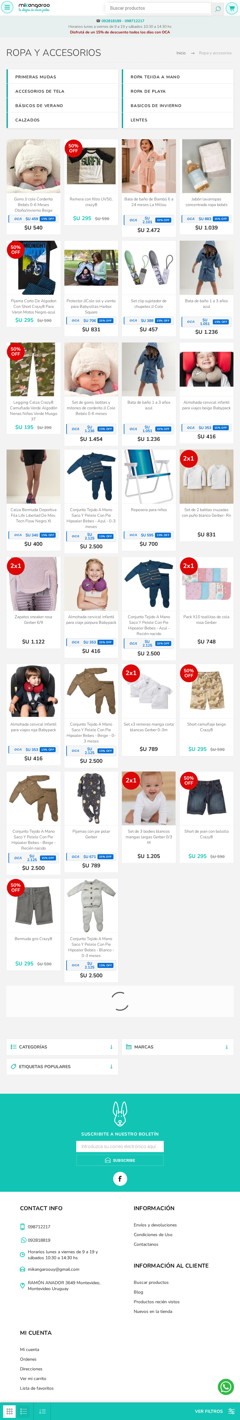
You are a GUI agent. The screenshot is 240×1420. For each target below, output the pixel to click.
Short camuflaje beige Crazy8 (206, 727)
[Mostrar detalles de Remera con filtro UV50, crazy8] (91, 166)
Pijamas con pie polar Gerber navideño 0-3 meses (148, 1048)
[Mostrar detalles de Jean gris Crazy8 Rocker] (34, 1013)
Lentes (139, 120)
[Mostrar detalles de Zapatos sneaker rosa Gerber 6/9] (34, 584)
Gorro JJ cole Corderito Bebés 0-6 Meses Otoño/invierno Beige (33, 204)
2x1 (188, 458)
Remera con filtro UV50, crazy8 (91, 202)
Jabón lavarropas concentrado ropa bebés (207, 202)
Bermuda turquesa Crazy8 (33, 1145)
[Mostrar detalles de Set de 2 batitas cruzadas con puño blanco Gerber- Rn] (207, 477)
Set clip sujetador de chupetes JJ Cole (149, 303)
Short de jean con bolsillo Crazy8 (206, 834)
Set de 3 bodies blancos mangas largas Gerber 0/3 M (149, 837)
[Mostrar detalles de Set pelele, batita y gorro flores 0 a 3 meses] (207, 1112)
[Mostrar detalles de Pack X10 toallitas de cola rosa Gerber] (207, 584)
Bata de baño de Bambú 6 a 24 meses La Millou (148, 202)
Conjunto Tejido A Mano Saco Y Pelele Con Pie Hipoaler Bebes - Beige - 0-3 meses (91, 733)
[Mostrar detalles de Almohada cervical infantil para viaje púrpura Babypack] (91, 584)
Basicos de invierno (156, 106)
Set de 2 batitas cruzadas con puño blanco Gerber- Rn (206, 512)
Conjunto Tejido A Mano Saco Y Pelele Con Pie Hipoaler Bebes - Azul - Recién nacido (149, 625)
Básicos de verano (39, 106)
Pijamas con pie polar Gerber (91, 834)
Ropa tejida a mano (155, 77)
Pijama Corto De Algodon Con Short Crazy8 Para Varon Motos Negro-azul (33, 306)
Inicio (181, 53)
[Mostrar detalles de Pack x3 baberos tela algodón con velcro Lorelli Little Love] (91, 1013)
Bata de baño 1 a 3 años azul (206, 303)
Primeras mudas (35, 77)
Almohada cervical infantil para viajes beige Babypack (206, 405)
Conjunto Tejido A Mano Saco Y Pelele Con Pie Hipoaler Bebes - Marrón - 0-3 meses (91, 1153)
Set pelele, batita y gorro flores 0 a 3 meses (206, 1148)
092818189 (111, 20)
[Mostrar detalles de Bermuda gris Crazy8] (34, 906)
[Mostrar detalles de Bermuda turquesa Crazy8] (34, 1112)
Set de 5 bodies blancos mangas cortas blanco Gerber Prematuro (149, 944)
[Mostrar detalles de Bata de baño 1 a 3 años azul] (207, 268)
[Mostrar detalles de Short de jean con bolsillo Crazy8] (207, 799)
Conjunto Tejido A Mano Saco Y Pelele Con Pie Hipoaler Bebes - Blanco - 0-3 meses (91, 947)
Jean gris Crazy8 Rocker (33, 1046)
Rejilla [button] (9, 1411)
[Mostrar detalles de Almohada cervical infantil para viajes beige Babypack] (207, 370)
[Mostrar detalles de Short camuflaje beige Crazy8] (207, 691)
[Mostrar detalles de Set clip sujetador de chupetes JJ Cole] (149, 268)
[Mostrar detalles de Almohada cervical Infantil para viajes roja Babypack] (34, 691)
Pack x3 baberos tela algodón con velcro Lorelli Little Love (91, 1051)
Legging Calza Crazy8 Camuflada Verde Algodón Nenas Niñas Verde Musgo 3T (33, 411)
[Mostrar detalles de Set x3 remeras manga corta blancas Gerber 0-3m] (149, 691)
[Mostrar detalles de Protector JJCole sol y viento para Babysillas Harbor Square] (91, 268)
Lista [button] (23, 1411)
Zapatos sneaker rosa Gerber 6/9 (33, 619)
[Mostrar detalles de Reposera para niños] (149, 477)
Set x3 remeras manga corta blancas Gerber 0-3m (149, 727)
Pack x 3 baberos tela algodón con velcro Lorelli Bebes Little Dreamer (149, 1150)
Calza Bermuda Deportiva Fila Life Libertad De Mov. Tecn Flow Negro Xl (34, 515)
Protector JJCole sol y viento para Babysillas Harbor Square (91, 306)
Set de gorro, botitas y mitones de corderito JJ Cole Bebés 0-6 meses (91, 408)
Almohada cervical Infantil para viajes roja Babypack (33, 727)
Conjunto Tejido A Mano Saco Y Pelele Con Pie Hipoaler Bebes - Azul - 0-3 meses (91, 518)
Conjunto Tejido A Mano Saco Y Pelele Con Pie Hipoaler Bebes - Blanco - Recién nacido (206, 947)
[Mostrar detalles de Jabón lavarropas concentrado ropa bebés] (207, 166)
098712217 (134, 20)
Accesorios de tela (40, 91)
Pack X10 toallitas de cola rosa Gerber (206, 619)
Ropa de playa (148, 91)
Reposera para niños (149, 510)
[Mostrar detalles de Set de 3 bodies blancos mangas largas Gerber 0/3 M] (149, 799)
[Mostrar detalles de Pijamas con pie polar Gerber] (91, 799)
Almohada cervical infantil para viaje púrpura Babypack (91, 619)
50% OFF (73, 148)
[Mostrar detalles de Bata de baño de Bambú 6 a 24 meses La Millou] (149, 166)
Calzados (27, 120)
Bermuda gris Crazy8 (33, 939)
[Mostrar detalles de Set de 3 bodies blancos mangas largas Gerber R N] (207, 1013)
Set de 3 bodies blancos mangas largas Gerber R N (206, 1048)
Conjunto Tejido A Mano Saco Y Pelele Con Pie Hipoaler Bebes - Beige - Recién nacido (34, 840)
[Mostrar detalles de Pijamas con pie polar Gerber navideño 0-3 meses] (149, 1013)
